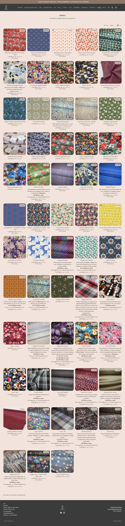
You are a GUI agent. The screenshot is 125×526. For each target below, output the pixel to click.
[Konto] (112, 7)
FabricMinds (10, 521)
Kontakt (5, 505)
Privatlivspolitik (7, 511)
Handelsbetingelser (8, 513)
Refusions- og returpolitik (10, 515)
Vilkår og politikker (117, 521)
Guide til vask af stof (8, 509)
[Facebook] (61, 513)
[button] (112, 25)
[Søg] (109, 7)
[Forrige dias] (6, 40)
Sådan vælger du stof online (10, 507)
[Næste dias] (23, 40)
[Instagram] (64, 513)
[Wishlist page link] (120, 7)
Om (4, 503)
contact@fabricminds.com (115, 509)
